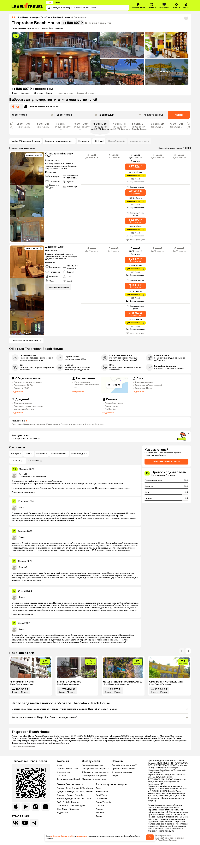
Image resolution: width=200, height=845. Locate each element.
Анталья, (80, 792)
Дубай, (66, 802)
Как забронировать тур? (124, 765)
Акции (115, 775)
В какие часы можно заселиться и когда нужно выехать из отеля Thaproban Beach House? (64, 709)
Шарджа (75, 802)
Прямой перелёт (116, 141)
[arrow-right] (181, 651)
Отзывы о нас (63, 772)
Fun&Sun (100, 805)
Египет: (60, 799)
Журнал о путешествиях (94, 779)
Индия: (60, 813)
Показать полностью (22, 492)
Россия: (61, 788)
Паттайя (79, 795)
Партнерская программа (94, 775)
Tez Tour (100, 812)
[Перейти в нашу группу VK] (16, 823)
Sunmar (99, 809)
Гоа (66, 813)
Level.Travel (101, 798)
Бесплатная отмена (139, 141)
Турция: (61, 792)
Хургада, (69, 799)
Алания (89, 792)
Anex (98, 788)
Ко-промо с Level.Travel (68, 779)
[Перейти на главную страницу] (27, 6)
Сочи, (68, 788)
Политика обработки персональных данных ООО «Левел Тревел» (166, 839)
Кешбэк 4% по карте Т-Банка (25, 141)
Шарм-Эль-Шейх (83, 799)
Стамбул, (70, 792)
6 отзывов (17, 447)
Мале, (72, 806)
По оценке (34, 460)
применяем (81, 836)
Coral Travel (101, 795)
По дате (16, 460)
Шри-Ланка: (63, 809)
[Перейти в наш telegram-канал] (34, 823)
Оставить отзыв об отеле (166, 461)
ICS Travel (99, 141)
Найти (179, 114)
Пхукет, (70, 795)
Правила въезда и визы (123, 768)
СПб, (82, 788)
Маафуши (80, 806)
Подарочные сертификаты (95, 768)
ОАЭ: (59, 802)
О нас (59, 765)
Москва (89, 788)
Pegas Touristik (103, 802)
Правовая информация (159, 835)
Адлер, (76, 788)
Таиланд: (61, 795)
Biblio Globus (102, 791)
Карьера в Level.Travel (67, 768)
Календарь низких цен (93, 765)
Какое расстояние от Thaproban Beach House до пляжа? (44, 717)
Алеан (99, 816)
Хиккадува (75, 809)
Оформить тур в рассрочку (96, 772)
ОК (149, 837)
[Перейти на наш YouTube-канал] (25, 823)
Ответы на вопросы (122, 772)
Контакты (61, 775)
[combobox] (155, 114)
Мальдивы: (62, 806)
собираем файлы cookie (62, 836)
